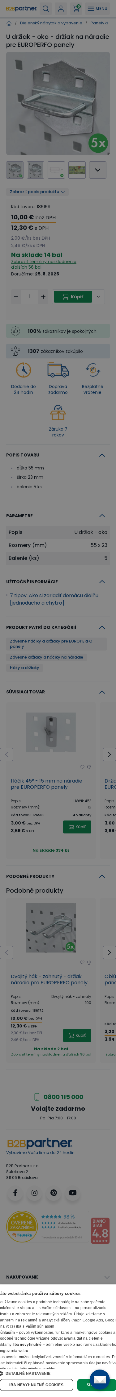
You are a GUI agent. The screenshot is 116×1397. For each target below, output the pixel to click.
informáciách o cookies (89, 1357)
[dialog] (58, 1340)
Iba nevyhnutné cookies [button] (36, 1385)
